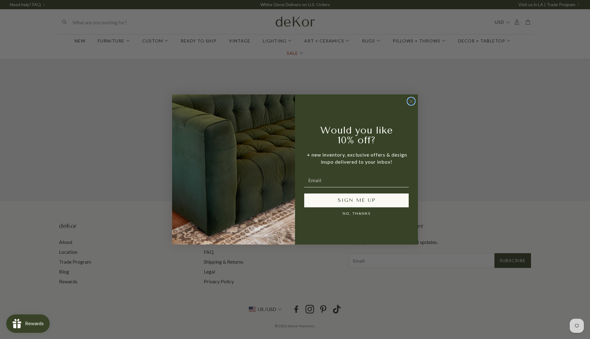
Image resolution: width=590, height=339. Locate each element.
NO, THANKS (357, 213)
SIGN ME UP (357, 200)
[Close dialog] (411, 101)
